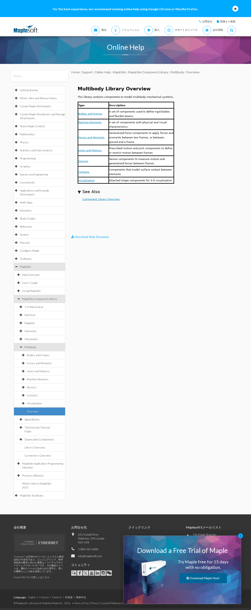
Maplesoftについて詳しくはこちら (32, 577)
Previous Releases (33, 475)
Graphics (25, 166)
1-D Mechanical (34, 307)
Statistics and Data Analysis (36, 150)
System (24, 234)
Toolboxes (26, 258)
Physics (24, 142)
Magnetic (30, 323)
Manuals (25, 242)
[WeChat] (109, 573)
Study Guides (27, 218)
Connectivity (27, 182)
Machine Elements (37, 379)
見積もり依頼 (227, 21)
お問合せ (207, 21)
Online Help (103, 72)
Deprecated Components (39, 439)
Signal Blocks (32, 419)
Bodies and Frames (38, 355)
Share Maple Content (32, 126)
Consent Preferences (112, 603)
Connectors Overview (38, 455)
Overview (32, 411)
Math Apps (26, 202)
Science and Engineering (34, 174)
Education (26, 210)
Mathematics (27, 134)
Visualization (34, 403)
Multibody (30, 347)
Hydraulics (31, 331)
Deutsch (57, 597)
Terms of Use (81, 603)
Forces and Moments (39, 363)
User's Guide (30, 282)
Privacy (95, 603)
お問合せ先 (79, 527)
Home (75, 72)
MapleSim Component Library (39, 298)
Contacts (32, 395)
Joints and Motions (38, 371)
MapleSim (25, 266)
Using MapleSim (31, 290)
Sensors (32, 387)
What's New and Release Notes (38, 98)
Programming (27, 158)
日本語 (69, 597)
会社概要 (20, 527)
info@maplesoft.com (90, 556)
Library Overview (35, 447)
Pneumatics (31, 339)
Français (44, 597)
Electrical (30, 315)
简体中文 (81, 597)
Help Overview (31, 274)
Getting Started (29, 90)
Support (87, 72)
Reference (26, 226)
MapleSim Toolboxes (32, 495)
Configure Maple (29, 250)
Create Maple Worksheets (35, 106)
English (32, 597)
